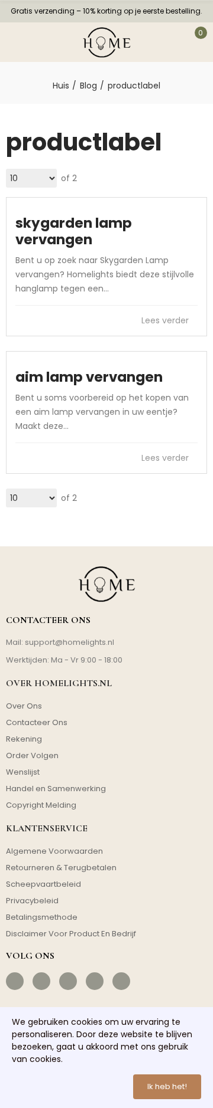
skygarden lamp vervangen (73, 232)
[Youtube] (95, 981)
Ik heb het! (167, 1086)
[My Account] (169, 42)
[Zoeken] (42, 42)
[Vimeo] (121, 981)
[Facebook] (15, 981)
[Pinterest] (68, 981)
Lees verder (166, 320)
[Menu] (15, 42)
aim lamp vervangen (89, 377)
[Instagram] (41, 981)
